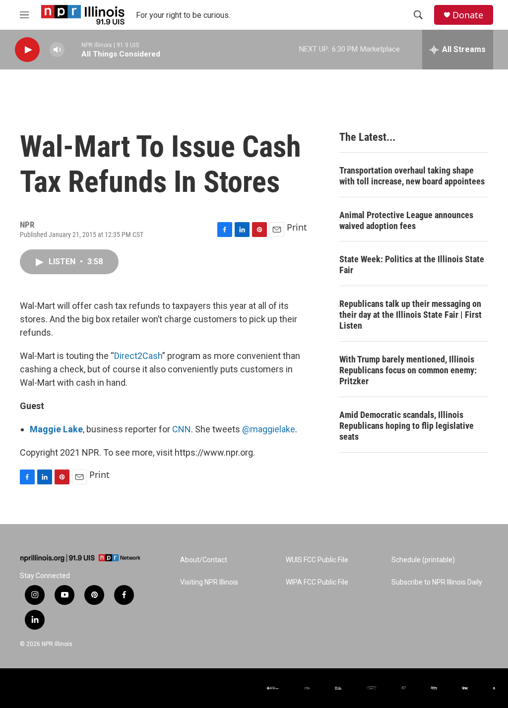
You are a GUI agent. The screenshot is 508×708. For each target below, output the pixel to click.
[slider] (72, 49)
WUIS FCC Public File (317, 560)
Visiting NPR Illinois (209, 582)
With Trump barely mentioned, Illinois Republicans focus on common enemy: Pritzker (408, 370)
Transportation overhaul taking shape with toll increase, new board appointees (412, 175)
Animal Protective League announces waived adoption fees (406, 220)
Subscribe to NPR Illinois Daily (436, 582)
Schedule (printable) (423, 560)
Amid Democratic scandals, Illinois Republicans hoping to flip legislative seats (406, 426)
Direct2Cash (138, 356)
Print (297, 227)
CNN (181, 429)
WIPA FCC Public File (317, 582)
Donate (467, 15)
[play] (27, 50)
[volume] (57, 50)
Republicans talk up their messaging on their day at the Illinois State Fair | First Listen (410, 314)
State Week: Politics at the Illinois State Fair (411, 264)
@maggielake (268, 429)
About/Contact (203, 560)
